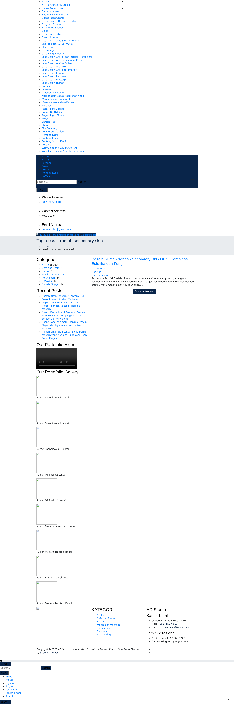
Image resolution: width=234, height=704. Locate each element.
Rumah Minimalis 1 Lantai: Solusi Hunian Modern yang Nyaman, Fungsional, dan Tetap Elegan (64, 335)
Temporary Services (53, 131)
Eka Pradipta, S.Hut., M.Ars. (57, 43)
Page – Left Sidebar (53, 108)
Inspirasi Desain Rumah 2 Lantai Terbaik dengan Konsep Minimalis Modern (61, 305)
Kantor (46, 271)
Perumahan (48, 277)
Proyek (46, 118)
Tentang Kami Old (52, 138)
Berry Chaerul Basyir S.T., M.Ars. (60, 21)
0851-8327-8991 (51, 202)
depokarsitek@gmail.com (56, 229)
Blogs (45, 30)
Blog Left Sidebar (52, 24)
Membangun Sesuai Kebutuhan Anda (63, 95)
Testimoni (47, 144)
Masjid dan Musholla (53, 274)
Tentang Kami (50, 134)
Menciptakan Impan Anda (56, 99)
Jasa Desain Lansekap (54, 76)
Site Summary (50, 128)
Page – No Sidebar (52, 112)
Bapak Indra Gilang (53, 17)
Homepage (48, 50)
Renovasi (47, 281)
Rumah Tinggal (50, 284)
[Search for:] (56, 182)
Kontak (46, 86)
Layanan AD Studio (53, 92)
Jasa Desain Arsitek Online (57, 63)
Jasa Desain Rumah (53, 82)
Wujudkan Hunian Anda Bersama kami (63, 151)
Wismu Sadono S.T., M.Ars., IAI (59, 147)
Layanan (47, 89)
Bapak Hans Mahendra (55, 14)
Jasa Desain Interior (53, 73)
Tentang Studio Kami (54, 141)
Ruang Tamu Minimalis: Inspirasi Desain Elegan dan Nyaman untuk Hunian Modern (64, 325)
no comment (101, 275)
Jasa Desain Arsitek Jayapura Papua (62, 60)
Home (45, 156)
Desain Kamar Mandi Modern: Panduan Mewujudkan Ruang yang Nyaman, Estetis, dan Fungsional (64, 315)
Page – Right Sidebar (54, 115)
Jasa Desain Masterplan (55, 79)
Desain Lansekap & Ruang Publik (60, 40)
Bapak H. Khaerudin (53, 11)
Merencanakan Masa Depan (58, 102)
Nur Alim (96, 271)
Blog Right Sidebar (52, 27)
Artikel (45, 1)
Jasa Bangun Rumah (53, 53)
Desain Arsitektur (51, 34)
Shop (45, 125)
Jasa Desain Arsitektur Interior (59, 69)
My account (48, 105)
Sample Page (49, 121)
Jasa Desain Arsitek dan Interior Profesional (67, 56)
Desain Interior (50, 37)
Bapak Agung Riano (53, 8)
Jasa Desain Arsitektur (54, 66)
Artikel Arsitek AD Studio (56, 4)
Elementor (48, 47)
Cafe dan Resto (51, 268)
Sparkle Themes (49, 652)
